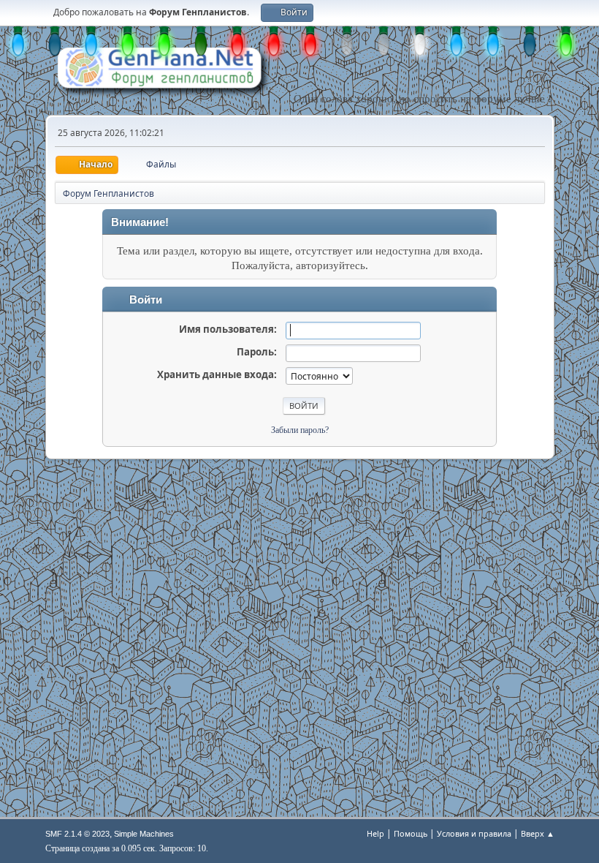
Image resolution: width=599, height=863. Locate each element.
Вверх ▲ (537, 833)
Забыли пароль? (300, 430)
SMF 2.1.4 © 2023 (77, 833)
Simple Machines (144, 833)
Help (375, 833)
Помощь (410, 833)
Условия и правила (474, 833)
